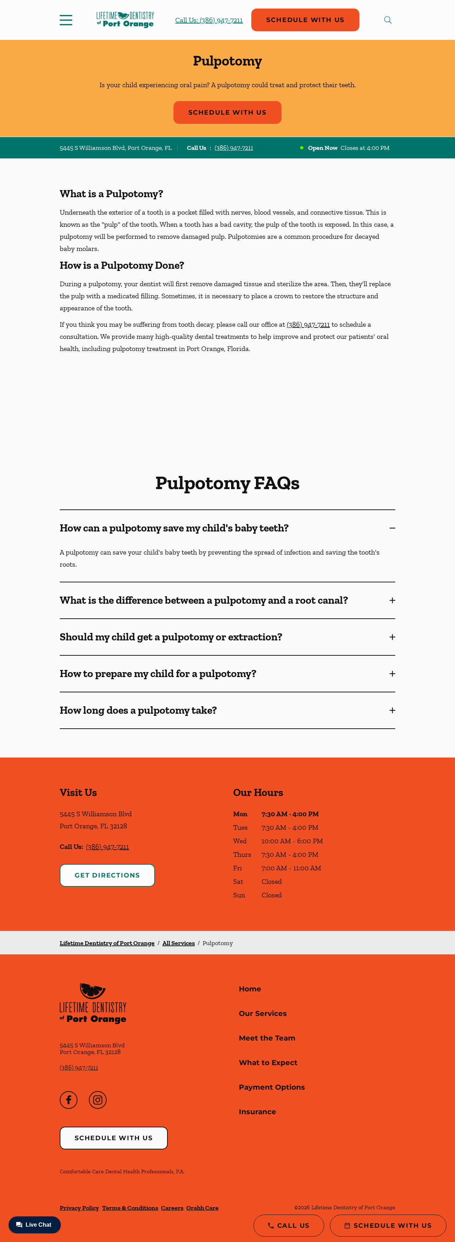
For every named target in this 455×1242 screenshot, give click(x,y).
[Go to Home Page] (125, 20)
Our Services (263, 1013)
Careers (172, 1208)
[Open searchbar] (388, 20)
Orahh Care (202, 1208)
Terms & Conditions (130, 1208)
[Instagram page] (98, 1100)
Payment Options (272, 1087)
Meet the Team (267, 1038)
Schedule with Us (305, 20)
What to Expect (268, 1062)
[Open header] (67, 20)
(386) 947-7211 (234, 148)
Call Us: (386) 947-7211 (209, 20)
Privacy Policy (79, 1208)
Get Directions (107, 875)
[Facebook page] (68, 1100)
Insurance (257, 1111)
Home (250, 989)
